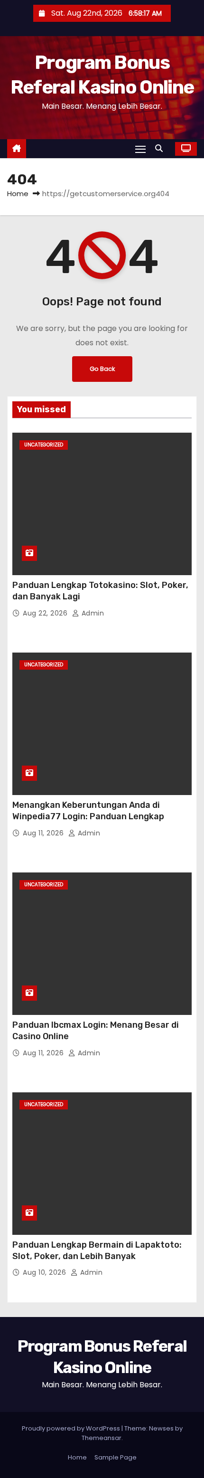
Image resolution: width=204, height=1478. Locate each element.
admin (91, 613)
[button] (161, 148)
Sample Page (115, 1457)
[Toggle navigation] (140, 149)
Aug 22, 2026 (46, 613)
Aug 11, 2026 (44, 833)
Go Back (102, 369)
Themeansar (101, 1437)
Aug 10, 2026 (45, 1272)
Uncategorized (43, 444)
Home (17, 194)
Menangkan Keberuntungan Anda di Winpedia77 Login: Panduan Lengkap (88, 811)
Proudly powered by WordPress (71, 1428)
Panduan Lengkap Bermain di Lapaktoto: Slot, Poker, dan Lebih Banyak (97, 1250)
